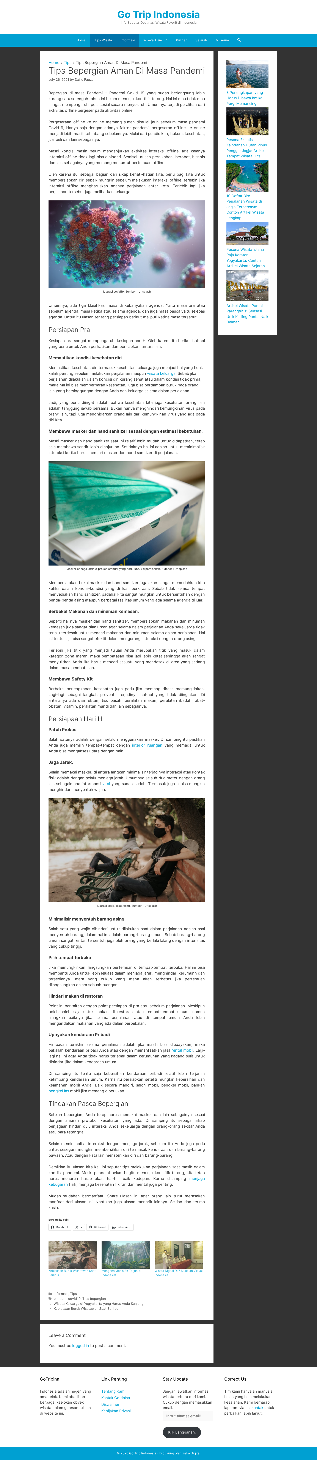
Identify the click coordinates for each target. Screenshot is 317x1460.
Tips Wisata (103, 40)
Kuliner (181, 40)
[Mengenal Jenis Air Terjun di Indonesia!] (126, 1255)
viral (106, 783)
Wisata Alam (152, 40)
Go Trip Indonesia (158, 14)
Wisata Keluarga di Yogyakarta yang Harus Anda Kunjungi (99, 1304)
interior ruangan (147, 745)
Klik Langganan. (182, 1432)
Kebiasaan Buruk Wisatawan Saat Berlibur (87, 1309)
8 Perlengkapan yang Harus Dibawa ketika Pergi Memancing (244, 98)
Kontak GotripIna (115, 1398)
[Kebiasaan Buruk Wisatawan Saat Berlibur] (73, 1255)
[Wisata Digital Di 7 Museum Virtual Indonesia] (179, 1255)
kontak (257, 1408)
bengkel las (59, 1091)
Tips (67, 62)
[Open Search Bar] (239, 40)
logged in (80, 1345)
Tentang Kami (113, 1391)
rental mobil (182, 1050)
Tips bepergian (94, 1299)
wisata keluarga (161, 373)
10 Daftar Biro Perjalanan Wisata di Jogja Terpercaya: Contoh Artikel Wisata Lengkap (245, 207)
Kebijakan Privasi (116, 1411)
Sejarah (201, 40)
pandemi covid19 (67, 1299)
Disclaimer (110, 1404)
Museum (222, 40)
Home (81, 40)
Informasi (128, 40)
